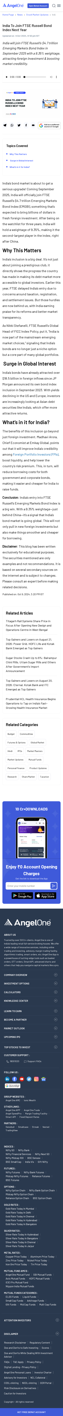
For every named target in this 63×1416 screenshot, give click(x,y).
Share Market (28, 776)
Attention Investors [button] (17, 1320)
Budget (11, 734)
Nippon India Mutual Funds (20, 1286)
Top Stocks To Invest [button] (17, 1047)
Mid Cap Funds (28, 1304)
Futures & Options (17, 742)
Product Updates (38, 768)
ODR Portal (45, 1382)
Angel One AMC (13, 1100)
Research (12, 776)
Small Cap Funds (14, 1300)
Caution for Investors (15, 1393)
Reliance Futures (41, 1176)
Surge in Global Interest (21, 160)
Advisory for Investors (15, 1377)
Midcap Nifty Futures (17, 1176)
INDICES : (9, 1146)
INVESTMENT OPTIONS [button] (16, 983)
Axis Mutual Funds (15, 1278)
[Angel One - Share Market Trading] (13, 5)
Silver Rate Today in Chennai (21, 1242)
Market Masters (34, 751)
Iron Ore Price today (16, 1264)
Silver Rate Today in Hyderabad (22, 1234)
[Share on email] (33, 125)
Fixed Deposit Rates (29, 1116)
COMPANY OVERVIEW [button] (15, 974)
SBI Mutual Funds (42, 1274)
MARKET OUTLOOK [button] (14, 1028)
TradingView (12, 1130)
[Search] (54, 5)
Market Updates (15, 759)
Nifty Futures (13, 1172)
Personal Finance (16, 768)
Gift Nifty (43, 1161)
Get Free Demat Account (31, 1412)
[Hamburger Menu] (59, 5)
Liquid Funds (29, 1296)
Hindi (10, 751)
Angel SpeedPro (13, 1113)
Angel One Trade (32, 1110)
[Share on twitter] (19, 125)
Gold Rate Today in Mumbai (20, 1208)
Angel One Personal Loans (17, 1372)
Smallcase (23, 1127)
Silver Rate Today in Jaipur (20, 1246)
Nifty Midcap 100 (15, 1157)
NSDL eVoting (29, 1382)
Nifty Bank (24, 1150)
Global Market (37, 742)
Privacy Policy (34, 1361)
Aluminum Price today (42, 1256)
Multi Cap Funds (47, 1304)
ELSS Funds (12, 1296)
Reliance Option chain (17, 1198)
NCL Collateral (37, 1377)
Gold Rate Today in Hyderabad (21, 1220)
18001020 (14, 1061)
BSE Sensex (33, 1157)
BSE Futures (12, 1180)
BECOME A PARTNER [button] (15, 1019)
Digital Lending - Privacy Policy (20, 1367)
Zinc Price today (14, 1260)
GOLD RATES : (11, 1204)
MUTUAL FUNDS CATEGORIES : (21, 1292)
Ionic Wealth (30, 1100)
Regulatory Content (40, 1342)
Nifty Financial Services (18, 1154)
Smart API (11, 1116)
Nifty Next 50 (42, 1154)
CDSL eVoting (11, 1382)
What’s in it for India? (20, 167)
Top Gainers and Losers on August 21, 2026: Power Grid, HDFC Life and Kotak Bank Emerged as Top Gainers (30, 644)
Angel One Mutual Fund (18, 1274)
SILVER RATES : (12, 1230)
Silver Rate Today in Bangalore (22, 1238)
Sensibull (10, 1127)
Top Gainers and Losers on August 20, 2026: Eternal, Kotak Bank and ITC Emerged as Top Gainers (29, 685)
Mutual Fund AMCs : (16, 1270)
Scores (45, 1347)
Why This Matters (18, 154)
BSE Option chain (42, 1198)
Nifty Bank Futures (34, 1172)
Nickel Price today (37, 1260)
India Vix (29, 1161)
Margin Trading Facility (36, 1113)
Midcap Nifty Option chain (20, 1194)
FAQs (7, 1361)
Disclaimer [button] (11, 1333)
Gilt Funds (11, 1304)
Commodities (26, 734)
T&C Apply (18, 1361)
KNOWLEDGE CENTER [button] (16, 1000)
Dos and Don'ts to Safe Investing (21, 1347)
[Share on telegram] (4, 125)
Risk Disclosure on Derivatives (20, 1388)
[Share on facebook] (26, 125)
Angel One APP (13, 1110)
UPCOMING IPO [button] (12, 1036)
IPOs (20, 751)
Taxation (44, 776)
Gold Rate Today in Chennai (20, 1216)
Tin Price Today (39, 1264)
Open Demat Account (38, 6)
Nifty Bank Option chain (42, 1190)
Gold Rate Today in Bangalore (21, 1224)
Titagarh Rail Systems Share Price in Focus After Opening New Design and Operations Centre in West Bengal (29, 625)
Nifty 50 (10, 1150)
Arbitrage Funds (35, 1300)
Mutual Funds (35, 759)
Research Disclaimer (15, 1342)
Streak (35, 1127)
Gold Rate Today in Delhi (18, 1212)
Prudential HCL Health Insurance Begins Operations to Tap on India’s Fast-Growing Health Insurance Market (31, 703)
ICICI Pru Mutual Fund (17, 1282)
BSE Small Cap (13, 1161)
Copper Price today (16, 1256)
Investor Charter (43, 1372)
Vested (45, 1127)
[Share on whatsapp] (12, 125)
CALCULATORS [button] (12, 992)
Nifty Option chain (15, 1190)
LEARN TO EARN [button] (13, 1011)
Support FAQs (34, 1061)
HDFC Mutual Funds (39, 1278)
